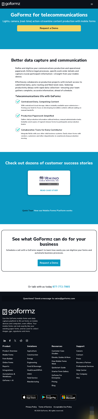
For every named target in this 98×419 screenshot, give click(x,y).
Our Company (81, 374)
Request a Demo (49, 28)
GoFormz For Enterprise (57, 376)
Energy (30, 359)
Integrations (8, 370)
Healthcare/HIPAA (34, 370)
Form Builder (8, 359)
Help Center (81, 370)
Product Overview (10, 351)
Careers (79, 351)
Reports (6, 366)
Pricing (54, 382)
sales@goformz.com (65, 298)
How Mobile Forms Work (59, 362)
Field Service (32, 378)
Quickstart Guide (59, 368)
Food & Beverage (34, 366)
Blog (54, 385)
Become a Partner (83, 362)
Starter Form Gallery (60, 371)
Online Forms (8, 362)
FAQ (78, 378)
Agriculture (32, 351)
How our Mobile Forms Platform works (53, 210)
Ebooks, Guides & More (61, 357)
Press (78, 359)
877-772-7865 (61, 286)
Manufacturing (33, 382)
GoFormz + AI (8, 380)
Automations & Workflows (9, 375)
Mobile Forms (8, 355)
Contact (79, 355)
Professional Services (85, 366)
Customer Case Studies (58, 352)
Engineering (32, 362)
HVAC (29, 374)
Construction (32, 355)
